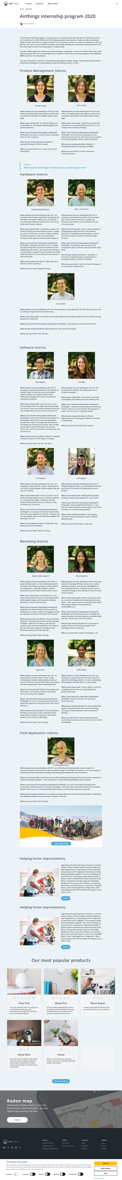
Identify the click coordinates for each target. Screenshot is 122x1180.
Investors (104, 1148)
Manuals (84, 1148)
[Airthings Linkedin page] (16, 1148)
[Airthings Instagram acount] (8, 1148)
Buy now (24, 1013)
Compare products (61, 1081)
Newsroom (85, 1146)
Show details (98, 1178)
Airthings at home (47, 1143)
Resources (39, 4)
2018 (96, 53)
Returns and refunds (68, 1146)
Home (22, 9)
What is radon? (53, 4)
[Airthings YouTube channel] (4, 1148)
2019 (21, 56)
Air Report (91, 586)
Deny (105, 1173)
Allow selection (105, 1168)
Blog (83, 1143)
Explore (17, 1120)
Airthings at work (47, 1146)
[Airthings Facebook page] (12, 1148)
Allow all (105, 1163)
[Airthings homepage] (21, 1142)
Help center (65, 1143)
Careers (103, 1146)
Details (24, 1005)
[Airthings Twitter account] (20, 1148)
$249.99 (66, 898)
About (103, 1143)
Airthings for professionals (50, 1148)
